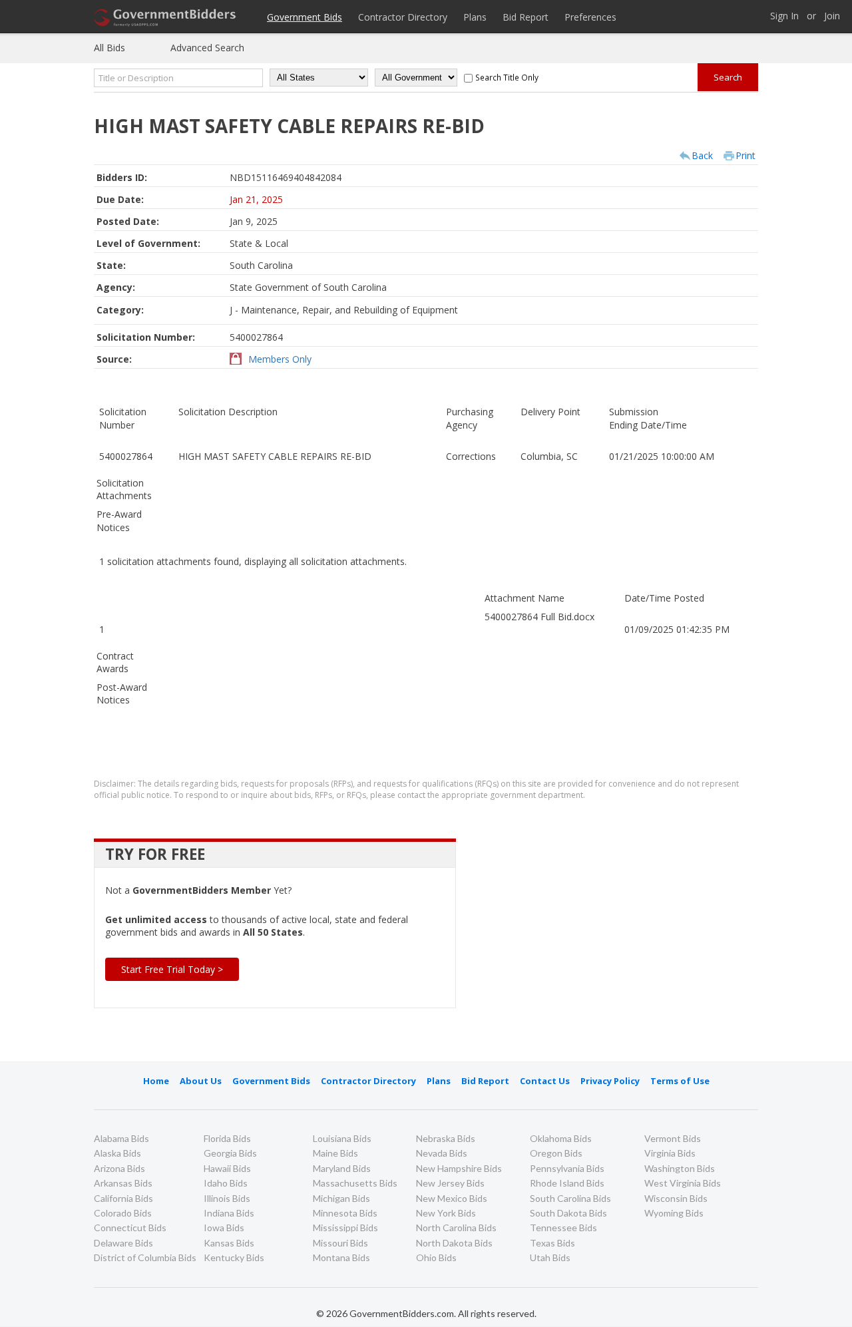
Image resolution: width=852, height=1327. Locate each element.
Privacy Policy (610, 1081)
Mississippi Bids (345, 1227)
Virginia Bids (670, 1153)
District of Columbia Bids (145, 1257)
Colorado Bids (123, 1213)
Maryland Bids (342, 1168)
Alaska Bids (117, 1153)
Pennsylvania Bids (567, 1168)
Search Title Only (506, 77)
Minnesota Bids (345, 1213)
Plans (475, 17)
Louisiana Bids (342, 1138)
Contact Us (545, 1081)
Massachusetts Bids (355, 1183)
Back (702, 155)
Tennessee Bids (563, 1227)
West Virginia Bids (682, 1183)
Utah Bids (550, 1257)
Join (832, 16)
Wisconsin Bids (676, 1198)
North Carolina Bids (456, 1227)
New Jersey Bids (450, 1183)
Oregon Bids (556, 1153)
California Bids (123, 1198)
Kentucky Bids (234, 1257)
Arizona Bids (119, 1168)
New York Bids (446, 1213)
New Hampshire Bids (459, 1168)
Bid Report (525, 17)
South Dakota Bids (568, 1213)
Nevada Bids (441, 1153)
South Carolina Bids (570, 1198)
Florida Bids (227, 1138)
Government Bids (304, 17)
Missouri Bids (340, 1242)
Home (156, 1081)
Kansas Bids (229, 1242)
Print (745, 155)
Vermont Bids (672, 1138)
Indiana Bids (229, 1213)
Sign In (784, 16)
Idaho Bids (226, 1183)
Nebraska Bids (445, 1138)
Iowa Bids (224, 1227)
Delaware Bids (123, 1242)
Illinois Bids (227, 1198)
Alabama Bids (121, 1138)
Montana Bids (341, 1257)
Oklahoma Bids (561, 1138)
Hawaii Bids (227, 1168)
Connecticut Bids (130, 1227)
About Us (201, 1081)
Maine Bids (335, 1153)
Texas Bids (552, 1242)
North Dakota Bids (454, 1242)
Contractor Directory (402, 17)
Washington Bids (679, 1168)
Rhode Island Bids (567, 1183)
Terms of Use (680, 1081)
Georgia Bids (230, 1153)
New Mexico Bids (451, 1198)
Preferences (590, 17)
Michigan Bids (341, 1198)
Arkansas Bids (123, 1183)
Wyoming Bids (674, 1213)
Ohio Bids (436, 1257)
